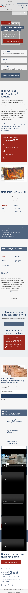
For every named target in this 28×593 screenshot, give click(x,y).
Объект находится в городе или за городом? (11, 386)
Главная (10, 1)
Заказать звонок (14, 324)
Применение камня (10, 7)
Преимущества (10, 4)
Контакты (9, 9)
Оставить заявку (13, 41)
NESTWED (18, 592)
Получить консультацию (11, 75)
